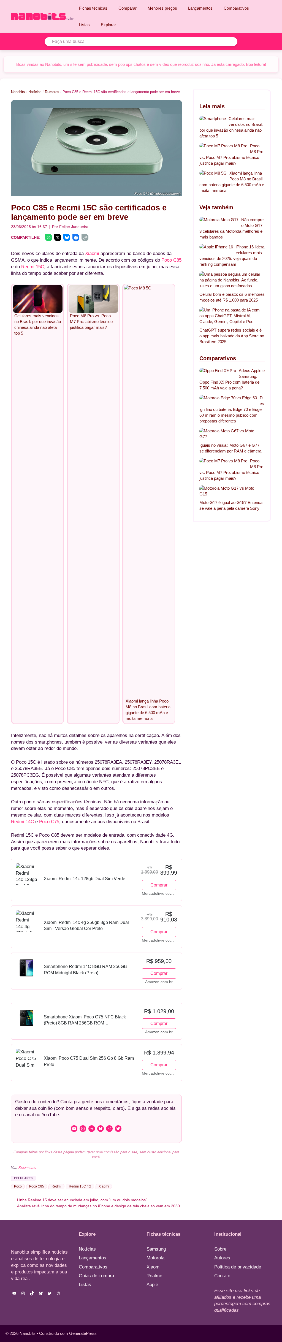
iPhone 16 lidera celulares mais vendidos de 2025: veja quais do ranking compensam (231, 256)
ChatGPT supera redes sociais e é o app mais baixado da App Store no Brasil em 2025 (231, 336)
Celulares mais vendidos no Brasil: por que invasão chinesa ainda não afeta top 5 (231, 127)
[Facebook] (75, 237)
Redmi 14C (22, 821)
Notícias (35, 92)
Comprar (158, 885)
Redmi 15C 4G (80, 1186)
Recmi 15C (32, 266)
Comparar (127, 8)
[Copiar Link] (85, 237)
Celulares (23, 1178)
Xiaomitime (27, 1167)
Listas (84, 24)
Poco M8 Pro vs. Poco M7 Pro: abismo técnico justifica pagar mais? (231, 154)
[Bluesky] (66, 237)
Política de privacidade (237, 1267)
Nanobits (18, 92)
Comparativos (236, 8)
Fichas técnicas (93, 8)
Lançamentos (200, 8)
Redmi (56, 1186)
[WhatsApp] (48, 237)
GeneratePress (83, 1333)
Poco (18, 1186)
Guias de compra (96, 1275)
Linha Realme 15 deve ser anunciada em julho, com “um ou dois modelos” (82, 1200)
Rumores (52, 92)
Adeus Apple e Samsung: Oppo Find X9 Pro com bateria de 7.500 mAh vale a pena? (232, 379)
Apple (152, 1284)
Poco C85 (171, 260)
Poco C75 (49, 821)
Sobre (220, 1249)
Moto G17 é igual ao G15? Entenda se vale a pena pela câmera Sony (230, 505)
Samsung (156, 1249)
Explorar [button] (108, 24)
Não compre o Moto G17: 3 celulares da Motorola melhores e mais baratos (231, 228)
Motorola (155, 1257)
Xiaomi (92, 253)
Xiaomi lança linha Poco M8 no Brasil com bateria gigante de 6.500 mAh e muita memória (231, 182)
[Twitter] (57, 237)
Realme (154, 1275)
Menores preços (162, 8)
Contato (222, 1275)
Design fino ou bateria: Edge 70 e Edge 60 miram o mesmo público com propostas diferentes (231, 409)
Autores (222, 1257)
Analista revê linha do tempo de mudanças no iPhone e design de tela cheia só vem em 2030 (98, 1206)
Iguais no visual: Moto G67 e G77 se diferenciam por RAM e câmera (230, 448)
